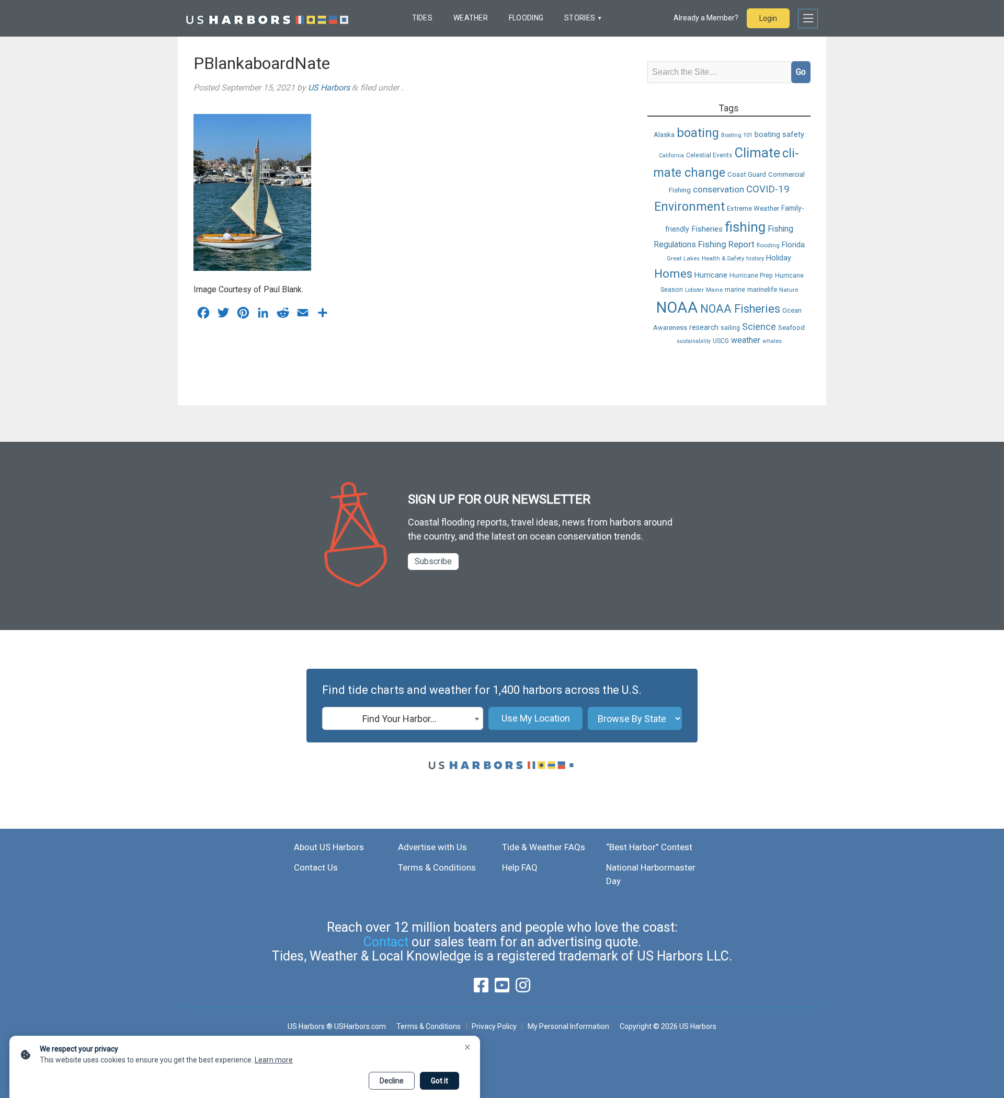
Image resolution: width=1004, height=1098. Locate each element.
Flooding (526, 18)
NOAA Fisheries (740, 308)
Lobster (694, 290)
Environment (689, 206)
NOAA (677, 307)
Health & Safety (723, 258)
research (703, 327)
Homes (673, 273)
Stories (579, 18)
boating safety (779, 134)
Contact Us (316, 867)
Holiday (778, 258)
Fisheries (707, 228)
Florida (793, 244)
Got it (439, 1081)
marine (735, 289)
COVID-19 (768, 189)
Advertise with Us (432, 847)
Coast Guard (746, 174)
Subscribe (433, 561)
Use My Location (535, 718)
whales (772, 341)
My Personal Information (568, 1026)
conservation (718, 189)
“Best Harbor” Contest (649, 847)
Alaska (664, 135)
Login (768, 18)
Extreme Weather (753, 208)
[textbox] (403, 718)
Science (759, 326)
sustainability (694, 341)
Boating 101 (736, 135)
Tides (422, 18)
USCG (721, 341)
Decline (392, 1081)
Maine (714, 289)
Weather (470, 18)
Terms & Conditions (437, 867)
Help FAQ (520, 867)
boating (698, 132)
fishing (745, 226)
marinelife (762, 289)
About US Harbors (329, 847)
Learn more (274, 1060)
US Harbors (329, 88)
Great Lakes (683, 258)
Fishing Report (726, 244)
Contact (385, 942)
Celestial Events (709, 154)
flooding (768, 245)
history (755, 258)
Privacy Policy (494, 1026)
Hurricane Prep (751, 275)
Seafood (791, 327)
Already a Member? (706, 18)
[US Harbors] (267, 18)
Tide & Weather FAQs (543, 847)
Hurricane (710, 274)
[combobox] (402, 718)
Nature (788, 289)
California (671, 155)
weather (745, 340)
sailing (730, 327)
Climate (757, 152)
